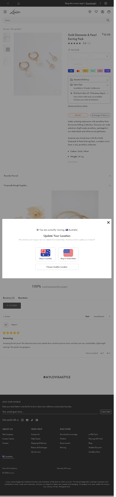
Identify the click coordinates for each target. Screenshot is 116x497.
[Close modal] (108, 222)
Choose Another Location (56, 266)
